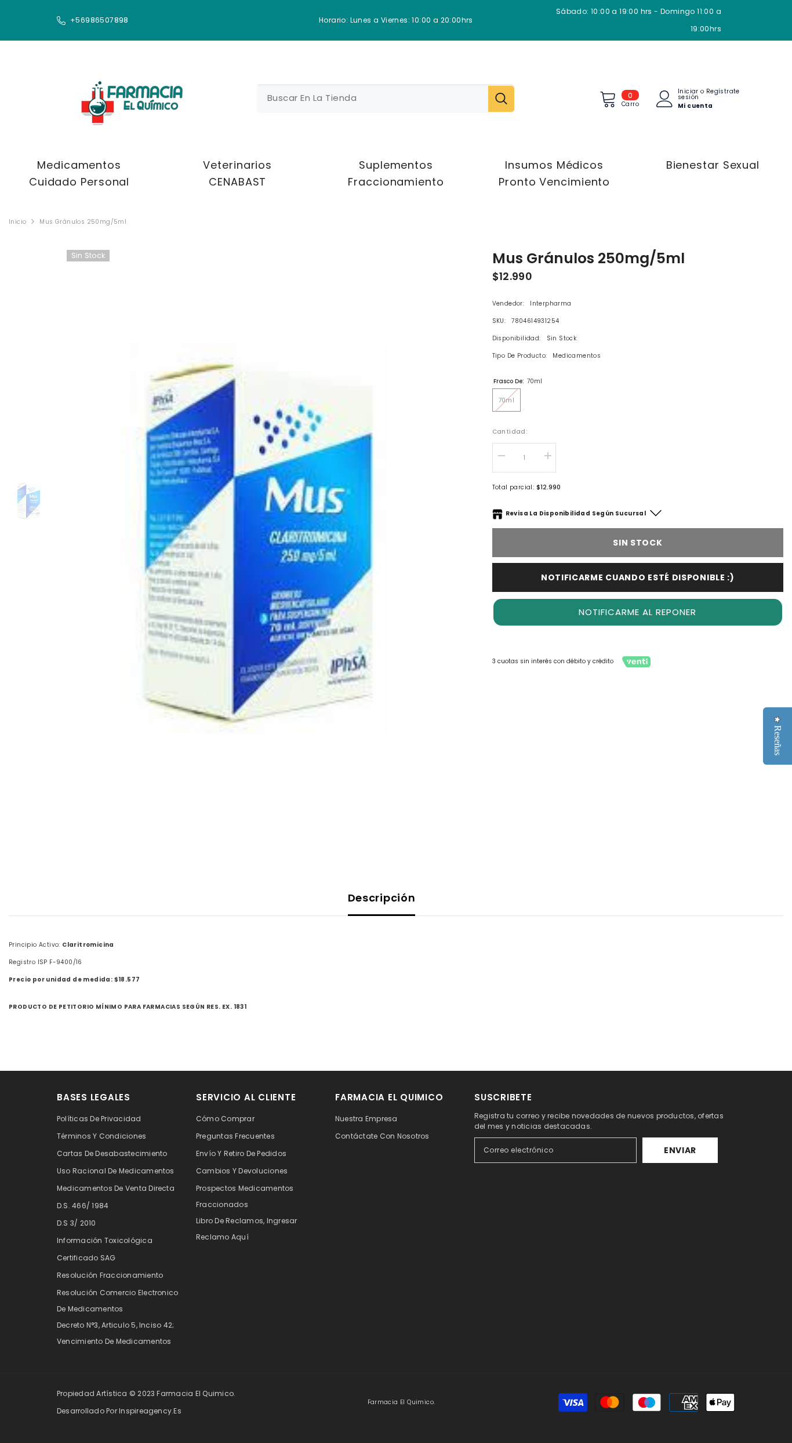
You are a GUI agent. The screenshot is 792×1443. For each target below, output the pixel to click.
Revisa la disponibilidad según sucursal (576, 513)
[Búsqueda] (385, 98)
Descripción (382, 897)
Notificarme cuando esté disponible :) (638, 577)
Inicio (17, 221)
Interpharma (550, 303)
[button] (637, 612)
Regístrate (723, 92)
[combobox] (372, 98)
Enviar (680, 1150)
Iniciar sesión (688, 94)
